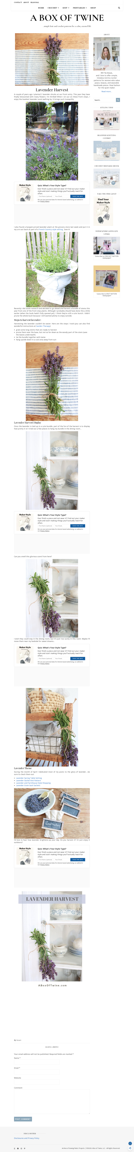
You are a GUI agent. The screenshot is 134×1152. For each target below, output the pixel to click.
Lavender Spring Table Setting (29, 778)
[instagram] (21, 1148)
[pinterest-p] (24, 1148)
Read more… (107, 91)
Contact (18, 2)
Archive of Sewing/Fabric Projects (73, 1148)
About (26, 2)
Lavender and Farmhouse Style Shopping (33, 783)
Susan (18, 1040)
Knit (65, 8)
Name (17, 1058)
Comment (18, 1088)
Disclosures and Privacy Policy (27, 1138)
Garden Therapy (43, 326)
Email (17, 1068)
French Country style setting (51, 229)
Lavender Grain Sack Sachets (28, 785)
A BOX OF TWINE (67, 17)
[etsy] (14, 1148)
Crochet (52, 8)
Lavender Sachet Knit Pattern (28, 780)
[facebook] (18, 1148)
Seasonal (35, 2)
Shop (93, 8)
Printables (79, 8)
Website (17, 1078)
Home (41, 8)
